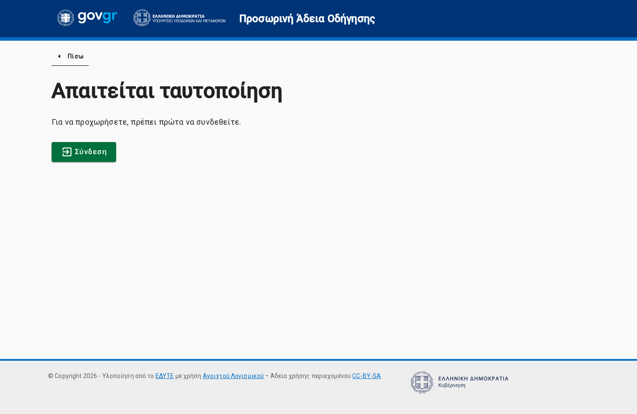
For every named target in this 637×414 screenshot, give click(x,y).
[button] (307, 18)
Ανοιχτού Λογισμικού (233, 375)
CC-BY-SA (366, 375)
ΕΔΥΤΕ (165, 375)
